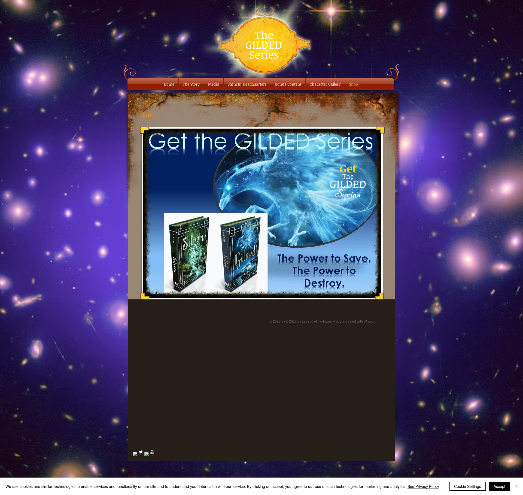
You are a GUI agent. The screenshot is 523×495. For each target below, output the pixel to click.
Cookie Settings (467, 486)
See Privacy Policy (423, 486)
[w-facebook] (135, 454)
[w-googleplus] (146, 454)
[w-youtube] (152, 452)
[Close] (516, 486)
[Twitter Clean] (141, 452)
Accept (499, 486)
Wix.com (370, 321)
